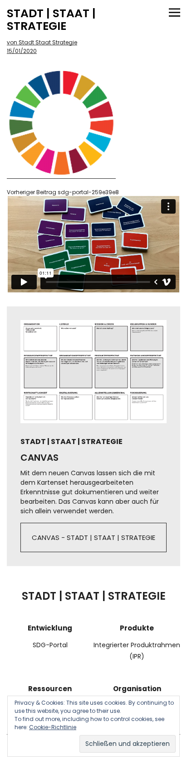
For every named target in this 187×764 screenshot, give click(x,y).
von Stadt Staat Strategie (42, 42)
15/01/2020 (22, 51)
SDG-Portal (50, 644)
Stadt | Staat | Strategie (51, 19)
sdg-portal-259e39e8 (63, 192)
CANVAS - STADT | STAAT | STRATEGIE (93, 537)
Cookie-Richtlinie (52, 727)
